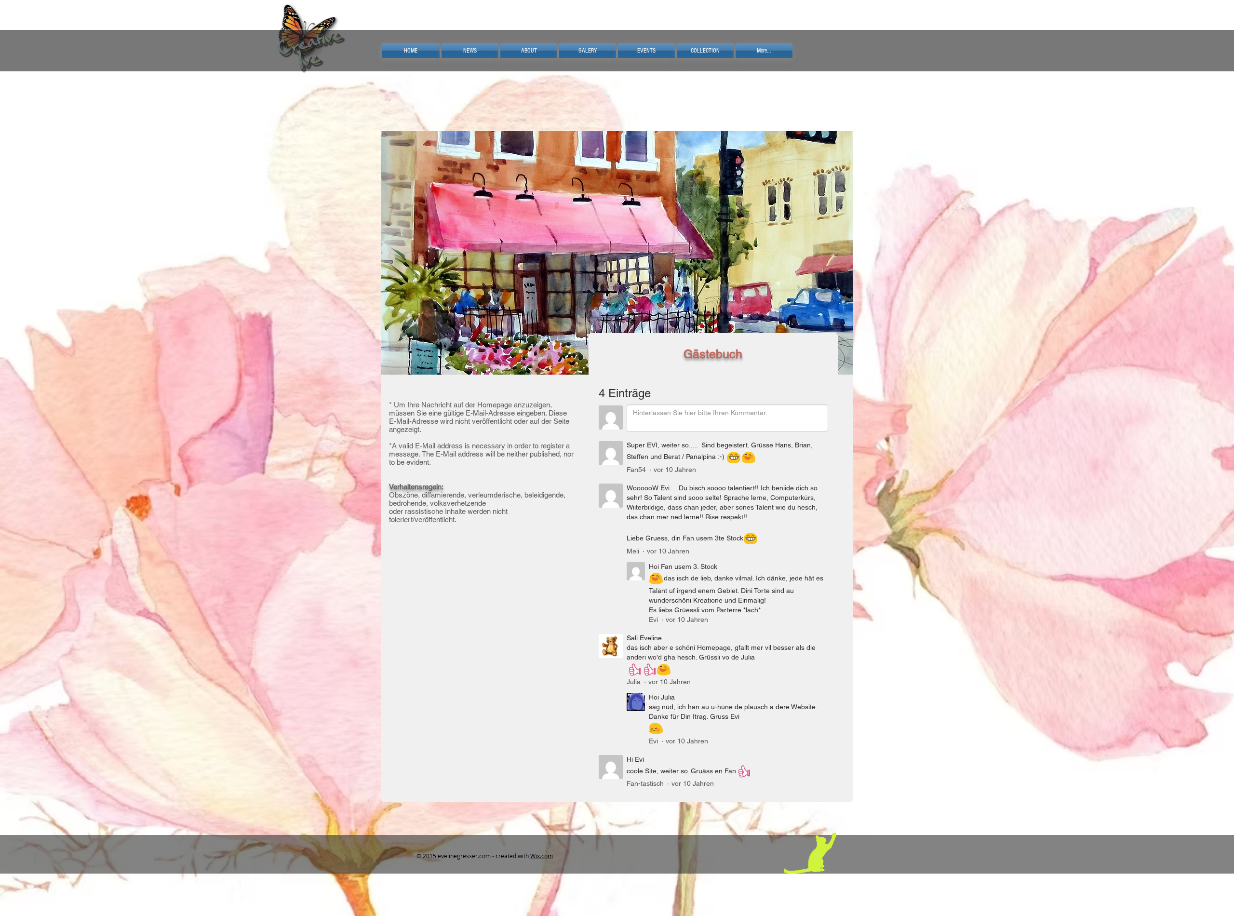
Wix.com (541, 856)
